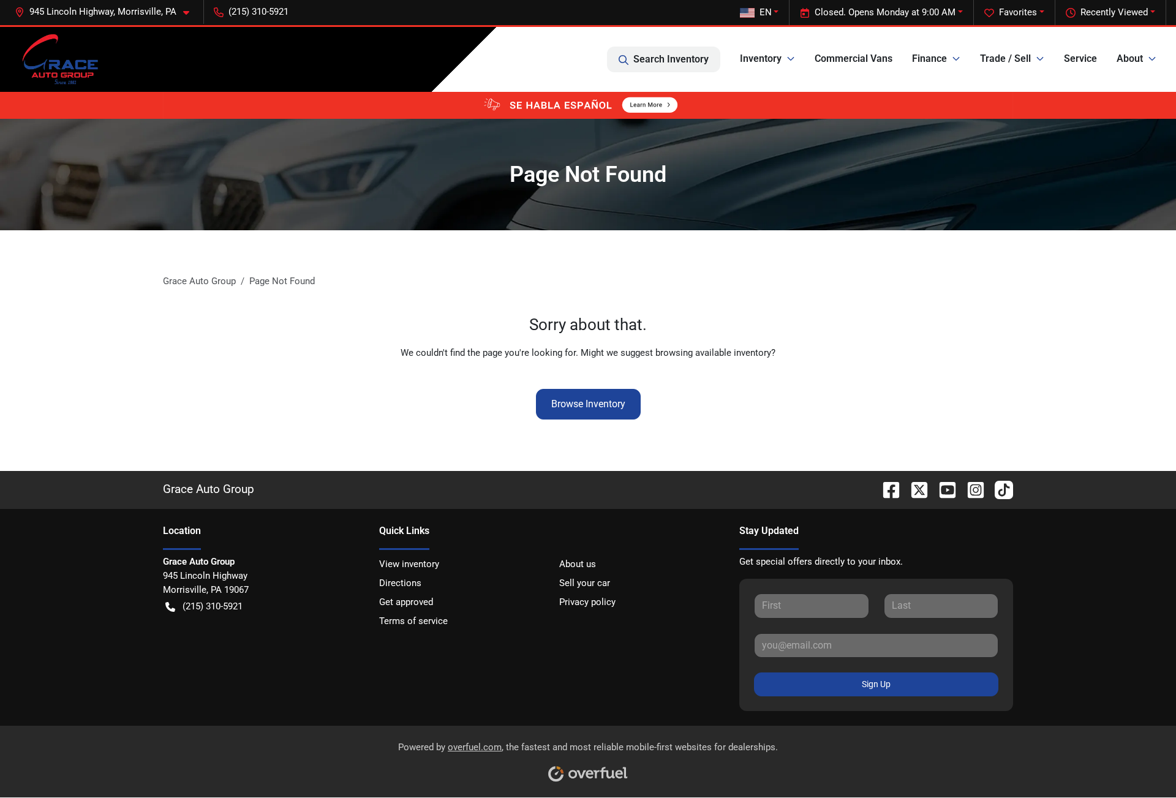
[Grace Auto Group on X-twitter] (914, 489)
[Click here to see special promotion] (588, 104)
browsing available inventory (713, 352)
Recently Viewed (1114, 12)
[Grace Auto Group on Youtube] (943, 489)
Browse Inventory (588, 404)
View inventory (409, 564)
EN (766, 12)
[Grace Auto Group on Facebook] (886, 489)
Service (1080, 58)
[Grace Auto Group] (60, 59)
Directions (400, 583)
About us (577, 564)
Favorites (1018, 12)
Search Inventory (671, 59)
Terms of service (413, 621)
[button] (107, 12)
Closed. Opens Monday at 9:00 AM (885, 12)
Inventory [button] (761, 58)
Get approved (406, 602)
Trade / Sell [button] (1005, 58)
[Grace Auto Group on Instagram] (971, 489)
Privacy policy (587, 602)
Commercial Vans (853, 58)
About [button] (1130, 58)
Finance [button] (929, 58)
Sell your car (584, 583)
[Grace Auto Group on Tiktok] (999, 489)
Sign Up (876, 684)
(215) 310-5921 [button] (258, 11)
